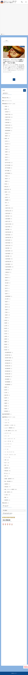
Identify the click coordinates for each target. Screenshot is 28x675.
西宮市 (7, 178)
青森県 (6, 403)
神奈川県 (7, 395)
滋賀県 (6, 387)
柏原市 (7, 290)
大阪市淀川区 (9, 245)
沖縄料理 (7, 484)
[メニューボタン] (26, 2)
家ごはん (7, 473)
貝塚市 (7, 309)
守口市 (7, 274)
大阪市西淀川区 (9, 261)
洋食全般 (7, 486)
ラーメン (7, 457)
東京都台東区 (8, 360)
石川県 (6, 392)
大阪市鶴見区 (8, 269)
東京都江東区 (8, 373)
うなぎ (6, 422)
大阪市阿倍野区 (9, 266)
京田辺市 (7, 111)
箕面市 (7, 301)
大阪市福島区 (9, 253)
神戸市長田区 (8, 173)
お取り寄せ (7, 97)
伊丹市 (7, 141)
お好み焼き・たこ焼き (9, 425)
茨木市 (7, 304)
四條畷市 (7, 200)
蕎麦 (6, 497)
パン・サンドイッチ (9, 451)
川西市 (7, 154)
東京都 (6, 349)
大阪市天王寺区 (9, 224)
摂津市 (7, 280)
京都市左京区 (8, 125)
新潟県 (6, 347)
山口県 (6, 325)
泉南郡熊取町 (8, 296)
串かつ (6, 462)
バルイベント (7, 100)
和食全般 (7, 470)
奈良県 (6, 320)
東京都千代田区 (9, 357)
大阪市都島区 (9, 264)
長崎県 (6, 400)
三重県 (6, 106)
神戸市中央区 (9, 162)
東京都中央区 (8, 355)
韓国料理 (7, 500)
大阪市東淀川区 (9, 237)
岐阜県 (6, 328)
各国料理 (7, 467)
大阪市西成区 (9, 258)
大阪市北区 (8, 216)
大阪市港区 (8, 248)
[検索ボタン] (22, 2)
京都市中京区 (9, 117)
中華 (6, 459)
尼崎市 (7, 151)
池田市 (7, 293)
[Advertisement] (14, 19)
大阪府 (7, 191)
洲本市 (7, 159)
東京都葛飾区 (8, 381)
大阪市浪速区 (9, 242)
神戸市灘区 (8, 170)
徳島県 (6, 339)
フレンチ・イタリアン (10, 454)
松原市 (7, 285)
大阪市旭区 (8, 229)
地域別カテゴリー (9, 103)
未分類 (6, 502)
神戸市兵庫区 (9, 165)
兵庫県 (6, 138)
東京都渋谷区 (8, 376)
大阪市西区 (8, 256)
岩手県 (6, 333)
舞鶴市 (7, 135)
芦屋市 (7, 175)
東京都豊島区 (8, 384)
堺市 (7, 202)
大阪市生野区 (9, 250)
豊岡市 (7, 181)
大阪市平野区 (8, 226)
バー (6, 449)
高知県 (6, 405)
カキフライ (7, 433)
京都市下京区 (9, 114)
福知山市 (7, 133)
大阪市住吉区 (8, 213)
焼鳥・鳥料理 (8, 492)
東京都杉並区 (8, 371)
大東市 (7, 205)
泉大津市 (7, 298)
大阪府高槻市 (7, 414)
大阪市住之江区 (9, 210)
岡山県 (6, 331)
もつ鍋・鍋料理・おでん (10, 430)
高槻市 (7, 314)
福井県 (6, 397)
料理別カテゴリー (9, 417)
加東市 (7, 146)
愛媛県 (6, 341)
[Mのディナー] (2, 2)
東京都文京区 (8, 365)
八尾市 (7, 194)
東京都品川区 (8, 363)
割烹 (6, 465)
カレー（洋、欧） (8, 441)
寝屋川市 (7, 277)
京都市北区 (8, 119)
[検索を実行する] (24, 90)
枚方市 (7, 288)
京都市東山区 (9, 127)
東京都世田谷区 (9, 352)
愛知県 (6, 344)
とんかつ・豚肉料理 (9, 427)
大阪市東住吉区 (9, 232)
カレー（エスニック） (9, 438)
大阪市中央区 (9, 208)
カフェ (6, 435)
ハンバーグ (7, 446)
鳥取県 (6, 408)
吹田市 (7, 197)
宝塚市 (7, 149)
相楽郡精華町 (8, 130)
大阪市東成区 (9, 234)
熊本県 (6, 389)
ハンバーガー (7, 443)
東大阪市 (7, 282)
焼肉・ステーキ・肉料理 (10, 489)
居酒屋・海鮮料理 (9, 478)
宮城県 (6, 323)
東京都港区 (8, 379)
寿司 (6, 476)
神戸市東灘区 (8, 167)
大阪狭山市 (8, 272)
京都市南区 (8, 122)
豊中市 (7, 306)
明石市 (7, 157)
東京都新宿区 (8, 368)
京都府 (6, 109)
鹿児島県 (7, 411)
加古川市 (7, 143)
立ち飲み (7, 494)
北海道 (6, 183)
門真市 (7, 312)
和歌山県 (7, 186)
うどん (6, 419)
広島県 (6, 336)
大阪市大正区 (8, 221)
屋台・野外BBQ (8, 481)
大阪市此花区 (8, 240)
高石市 (7, 317)
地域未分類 (7, 189)
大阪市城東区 (8, 218)
